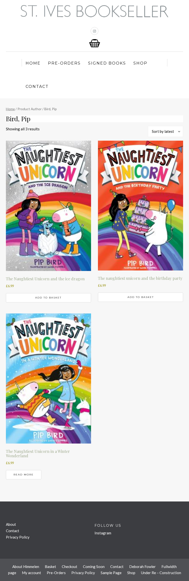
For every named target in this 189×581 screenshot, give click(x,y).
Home (33, 63)
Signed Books (107, 63)
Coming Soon (94, 566)
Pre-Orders (64, 63)
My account (31, 572)
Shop (140, 63)
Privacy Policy (18, 537)
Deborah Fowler (142, 566)
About (11, 524)
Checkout (69, 566)
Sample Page (111, 572)
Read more (24, 474)
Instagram (102, 533)
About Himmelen (25, 566)
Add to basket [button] (48, 297)
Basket (50, 566)
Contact (37, 86)
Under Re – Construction (161, 572)
